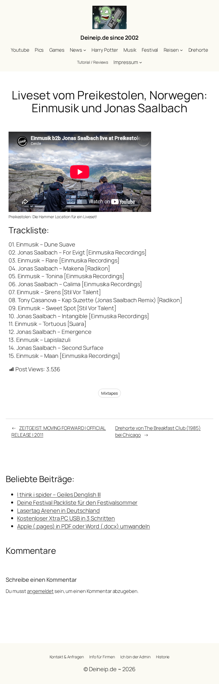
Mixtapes (109, 393)
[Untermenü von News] (84, 50)
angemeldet (40, 591)
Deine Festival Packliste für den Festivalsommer (77, 502)
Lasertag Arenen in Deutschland (58, 510)
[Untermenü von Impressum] (140, 62)
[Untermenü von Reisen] (181, 50)
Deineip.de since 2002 (109, 37)
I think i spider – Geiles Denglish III (59, 494)
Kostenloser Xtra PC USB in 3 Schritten (66, 518)
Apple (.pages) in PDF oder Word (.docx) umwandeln (83, 526)
